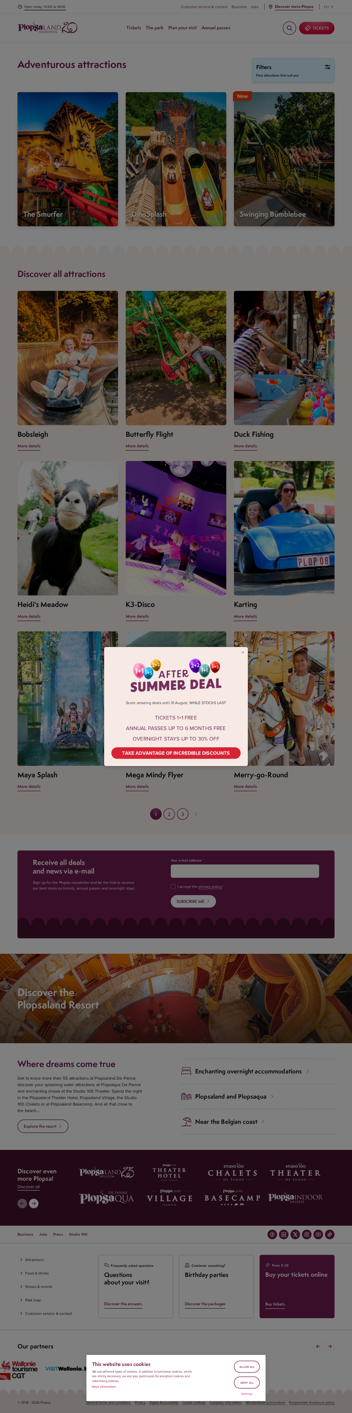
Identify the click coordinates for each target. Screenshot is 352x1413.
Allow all (247, 1367)
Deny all (247, 1383)
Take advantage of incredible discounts (176, 752)
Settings (246, 1393)
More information (104, 1386)
